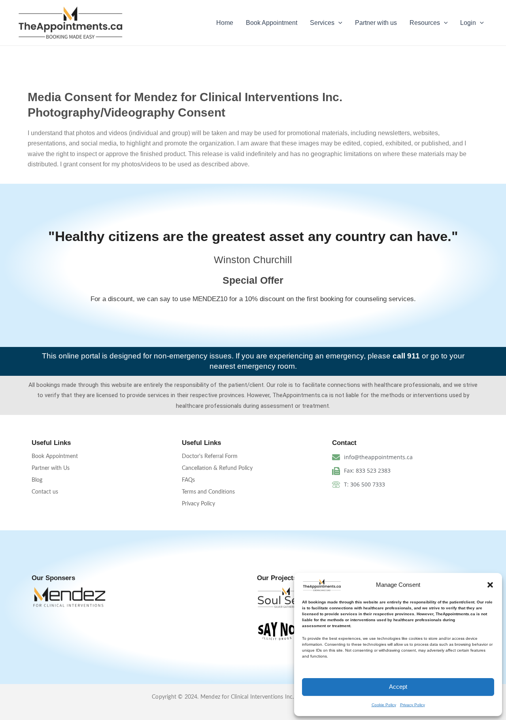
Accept (398, 686)
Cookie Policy (384, 705)
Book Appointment (271, 22)
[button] (490, 585)
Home (224, 22)
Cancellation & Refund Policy (217, 468)
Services (322, 22)
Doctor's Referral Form (210, 456)
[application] (338, 23)
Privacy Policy (412, 705)
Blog (37, 480)
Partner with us (376, 22)
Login (468, 22)
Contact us (45, 492)
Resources (425, 22)
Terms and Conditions (208, 492)
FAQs (188, 480)
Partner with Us (51, 468)
